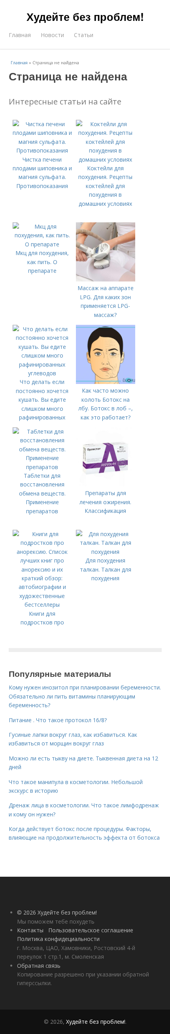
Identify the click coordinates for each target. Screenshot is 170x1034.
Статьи (83, 35)
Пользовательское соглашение (90, 930)
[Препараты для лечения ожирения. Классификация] (105, 484)
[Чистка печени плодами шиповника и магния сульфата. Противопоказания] (42, 150)
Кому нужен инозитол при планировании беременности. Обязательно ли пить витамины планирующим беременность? (85, 696)
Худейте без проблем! (85, 16)
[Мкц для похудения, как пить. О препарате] (42, 244)
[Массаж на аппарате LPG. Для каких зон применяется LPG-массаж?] (105, 279)
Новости (52, 35)
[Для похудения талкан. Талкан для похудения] (105, 551)
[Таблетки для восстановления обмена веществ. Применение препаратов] (42, 467)
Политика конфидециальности (58, 939)
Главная (20, 35)
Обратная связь (38, 965)
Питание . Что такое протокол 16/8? (58, 720)
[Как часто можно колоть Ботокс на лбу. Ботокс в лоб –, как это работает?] (105, 382)
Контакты (30, 930)
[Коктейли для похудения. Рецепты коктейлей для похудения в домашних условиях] (105, 159)
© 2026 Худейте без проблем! (57, 912)
